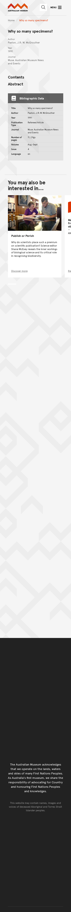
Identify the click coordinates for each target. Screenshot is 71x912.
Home (11, 20)
